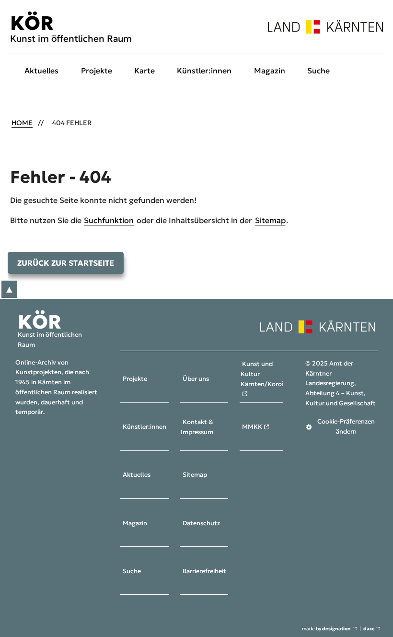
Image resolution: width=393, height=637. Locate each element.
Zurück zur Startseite (65, 263)
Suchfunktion (109, 220)
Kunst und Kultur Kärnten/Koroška (266, 374)
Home (22, 122)
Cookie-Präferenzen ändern (346, 427)
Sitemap (270, 220)
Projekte (96, 70)
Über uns (196, 379)
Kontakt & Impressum (197, 427)
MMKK (252, 427)
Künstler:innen (204, 70)
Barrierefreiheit (204, 571)
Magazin (269, 70)
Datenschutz (201, 523)
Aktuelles (41, 70)
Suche (318, 70)
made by (326, 629)
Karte (144, 70)
